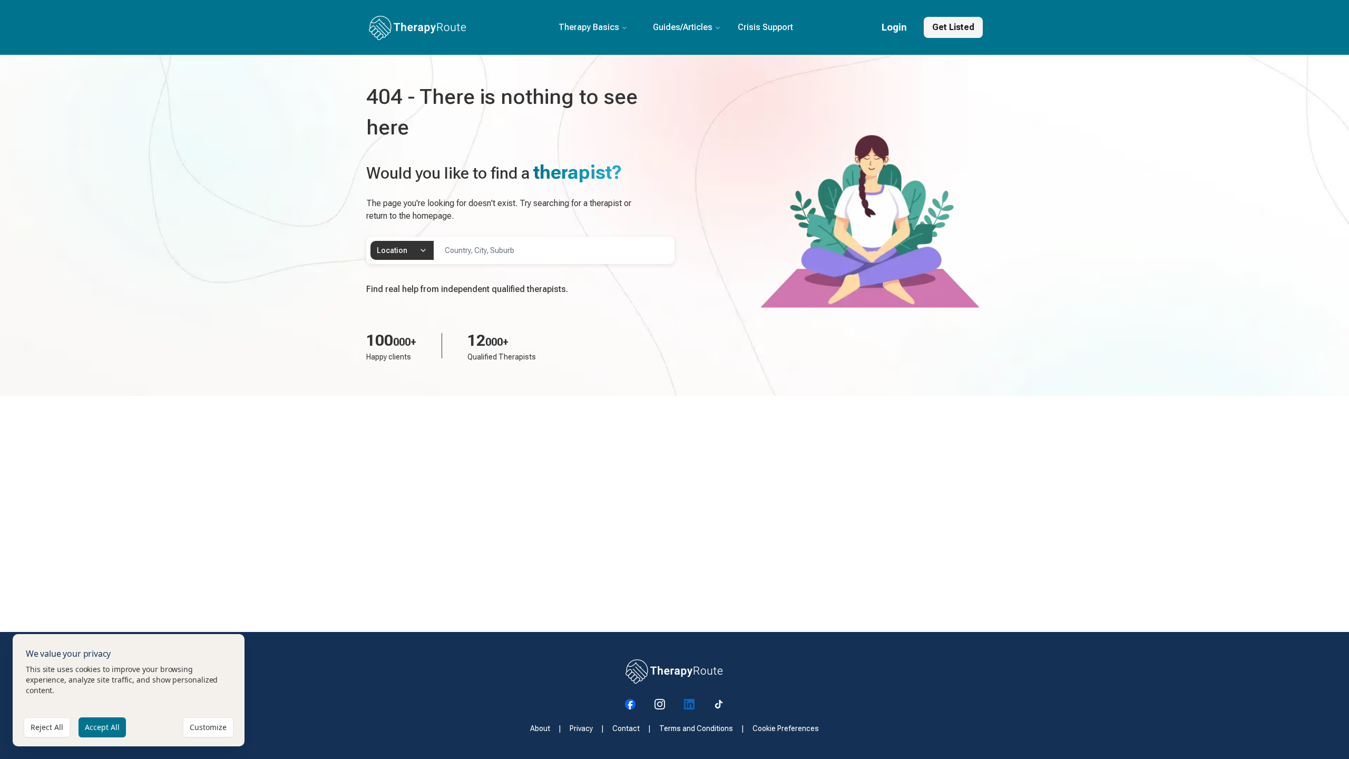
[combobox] (402, 250)
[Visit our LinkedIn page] (689, 704)
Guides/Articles (682, 27)
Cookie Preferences (785, 728)
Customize (208, 727)
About (540, 728)
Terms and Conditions (696, 728)
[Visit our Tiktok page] (718, 704)
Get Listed (953, 27)
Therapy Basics (589, 27)
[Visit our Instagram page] (659, 704)
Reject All (47, 727)
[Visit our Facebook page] (630, 704)
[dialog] (129, 690)
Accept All (102, 727)
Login (894, 27)
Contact (626, 728)
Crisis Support (765, 27)
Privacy (581, 728)
